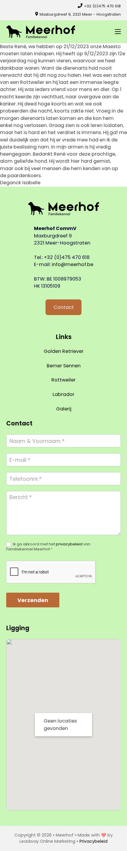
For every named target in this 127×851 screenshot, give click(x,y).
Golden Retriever (64, 351)
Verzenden (32, 600)
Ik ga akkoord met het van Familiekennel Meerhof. (48, 547)
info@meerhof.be (72, 264)
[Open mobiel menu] (118, 31)
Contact (63, 307)
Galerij (63, 408)
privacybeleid (69, 544)
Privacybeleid (93, 841)
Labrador (63, 394)
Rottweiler (63, 379)
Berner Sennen (64, 365)
